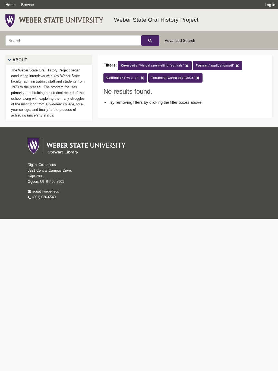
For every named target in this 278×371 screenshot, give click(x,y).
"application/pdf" (216, 65)
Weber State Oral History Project (156, 20)
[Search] (150, 40)
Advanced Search (180, 40)
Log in (270, 4)
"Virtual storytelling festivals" (153, 65)
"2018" (173, 77)
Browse (27, 4)
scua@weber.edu (45, 191)
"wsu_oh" (123, 77)
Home (10, 4)
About (19, 60)
